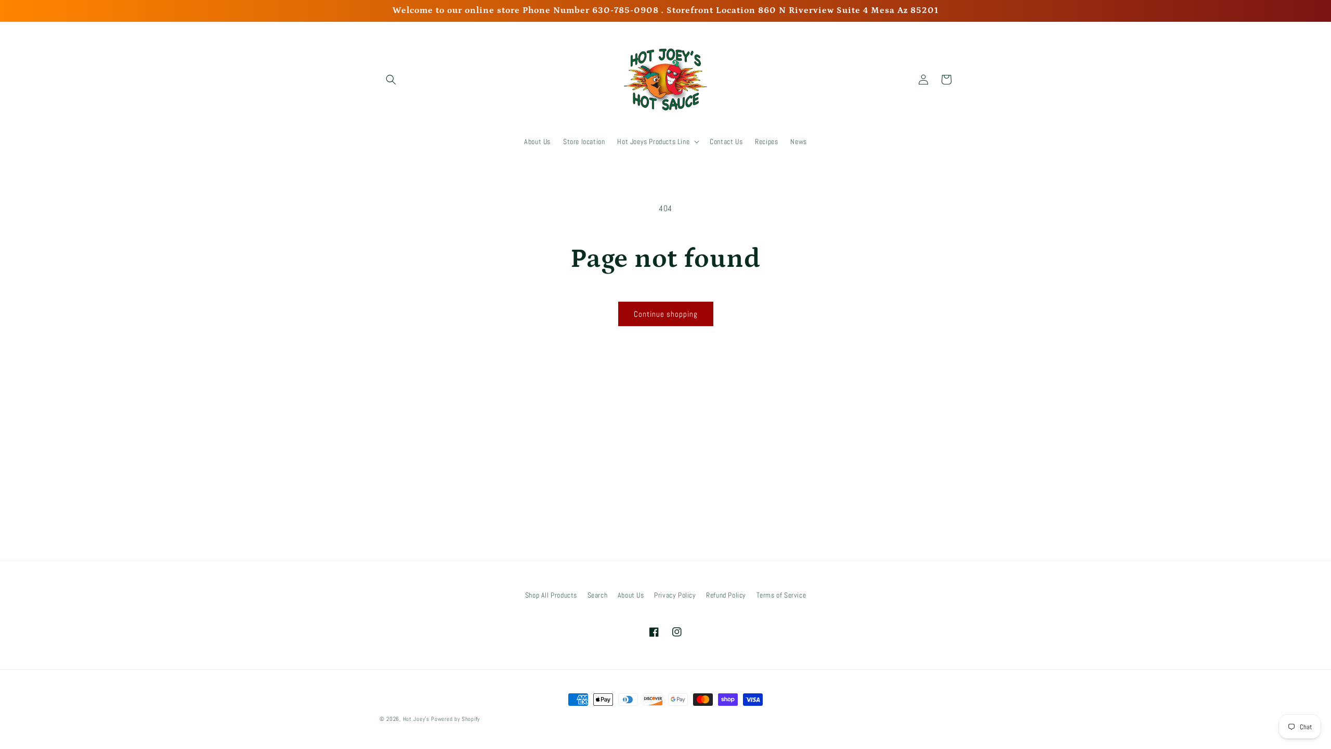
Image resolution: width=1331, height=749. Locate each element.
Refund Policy (726, 595)
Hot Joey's (417, 718)
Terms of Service (781, 595)
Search (598, 595)
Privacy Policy (675, 595)
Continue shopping (666, 314)
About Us (631, 595)
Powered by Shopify (455, 718)
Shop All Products (551, 595)
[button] (391, 79)
